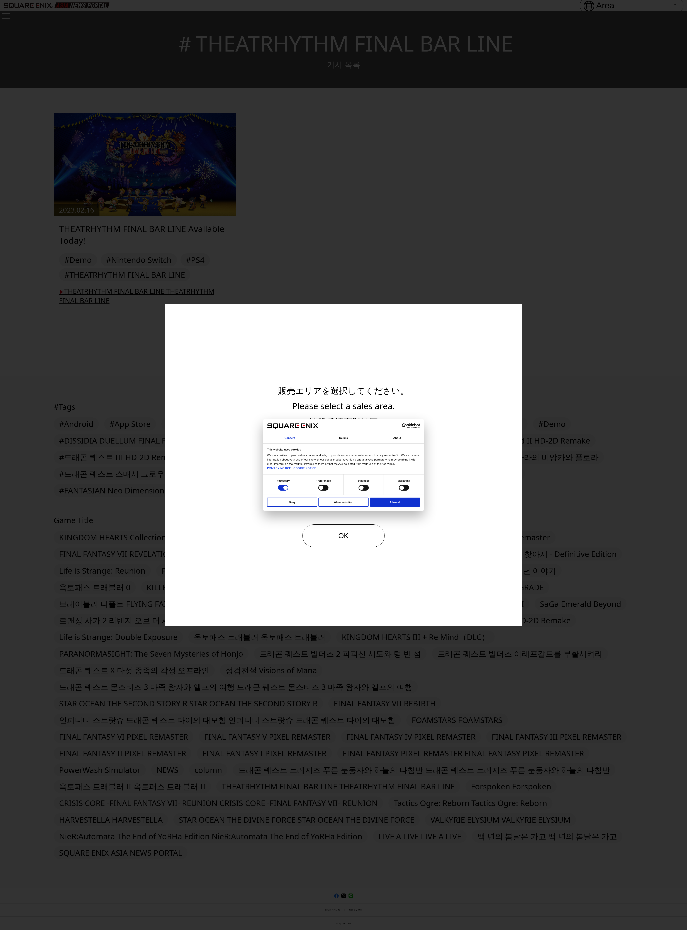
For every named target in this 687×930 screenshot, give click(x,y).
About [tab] (397, 437)
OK (343, 536)
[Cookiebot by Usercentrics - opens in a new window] (404, 426)
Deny (292, 502)
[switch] (323, 488)
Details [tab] (343, 437)
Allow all (395, 502)
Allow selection (343, 502)
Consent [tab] (289, 437)
